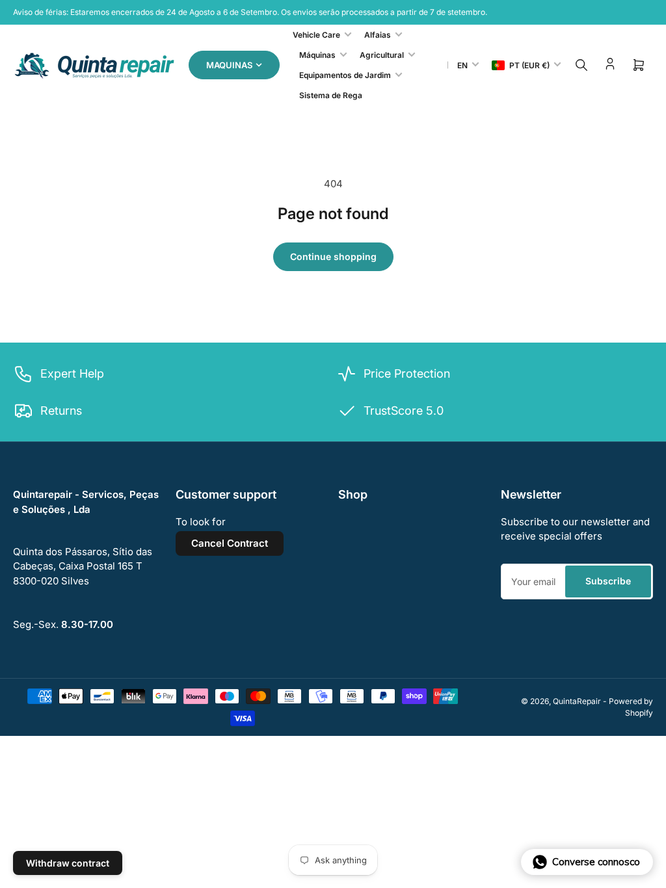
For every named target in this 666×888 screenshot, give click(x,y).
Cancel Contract (229, 543)
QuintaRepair (577, 701)
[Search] (581, 65)
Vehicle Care (316, 35)
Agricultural (382, 55)
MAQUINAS (229, 65)
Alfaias (377, 35)
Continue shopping (333, 256)
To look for (201, 522)
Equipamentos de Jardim (345, 75)
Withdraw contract (67, 862)
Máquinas (317, 55)
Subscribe (608, 580)
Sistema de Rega (330, 95)
